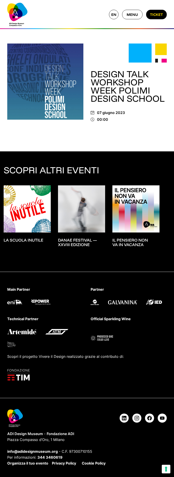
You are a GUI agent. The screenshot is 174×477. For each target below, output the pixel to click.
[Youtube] (162, 418)
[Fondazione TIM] (87, 374)
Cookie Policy (94, 463)
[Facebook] (149, 418)
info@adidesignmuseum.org (32, 451)
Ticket (156, 14)
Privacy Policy (64, 463)
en (113, 14)
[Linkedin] (124, 418)
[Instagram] (136, 418)
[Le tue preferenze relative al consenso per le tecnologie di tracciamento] (166, 469)
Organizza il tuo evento (27, 463)
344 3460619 (50, 457)
